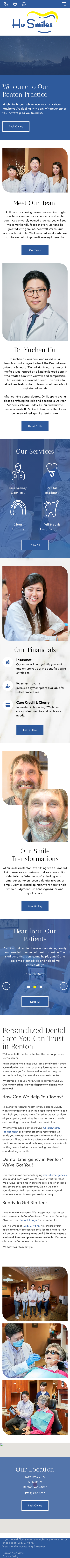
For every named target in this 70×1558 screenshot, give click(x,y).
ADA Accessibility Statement (30, 1546)
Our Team (35, 250)
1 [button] (28, 987)
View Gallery (35, 906)
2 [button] (34, 987)
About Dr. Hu (35, 426)
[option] (35, 961)
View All (35, 545)
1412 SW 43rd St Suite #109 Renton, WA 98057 (35, 1482)
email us (62, 1539)
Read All (35, 1002)
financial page (28, 1220)
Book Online (16, 126)
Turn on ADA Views (13, 1553)
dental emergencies (55, 1175)
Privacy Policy (10, 1556)
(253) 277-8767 (32, 1226)
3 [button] (41, 987)
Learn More (30, 730)
